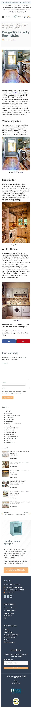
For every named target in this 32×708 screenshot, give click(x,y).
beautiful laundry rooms (18, 93)
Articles (8, 411)
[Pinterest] (11, 596)
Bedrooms (9, 413)
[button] (3, 17)
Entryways (13, 26)
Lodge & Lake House (14, 28)
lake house (10, 186)
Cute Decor (18, 245)
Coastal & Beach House (9, 24)
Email (4, 388)
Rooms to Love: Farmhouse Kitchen (19, 462)
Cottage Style (22, 24)
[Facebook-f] (5, 596)
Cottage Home (17, 331)
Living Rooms (10, 434)
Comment (5, 363)
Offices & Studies (11, 438)
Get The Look (10, 430)
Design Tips (5, 26)
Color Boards (10, 417)
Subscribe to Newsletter (16, 668)
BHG (18, 320)
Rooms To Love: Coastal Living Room (20, 502)
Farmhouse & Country (12, 428)
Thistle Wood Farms (18, 172)
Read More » (13, 458)
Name (4, 382)
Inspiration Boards (11, 432)
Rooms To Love (10, 443)
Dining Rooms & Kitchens (13, 424)
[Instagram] (8, 596)
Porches (8, 440)
